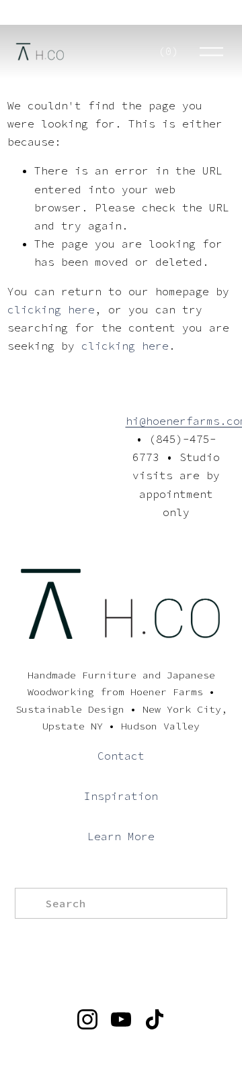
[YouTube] (121, 1019)
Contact (121, 755)
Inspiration (121, 796)
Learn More (121, 836)
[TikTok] (154, 1019)
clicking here (51, 309)
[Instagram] (87, 1019)
